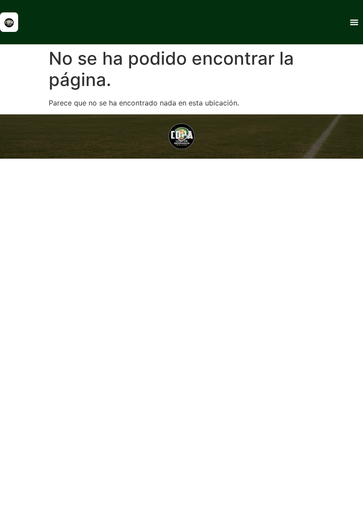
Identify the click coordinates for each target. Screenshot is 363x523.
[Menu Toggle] (354, 22)
